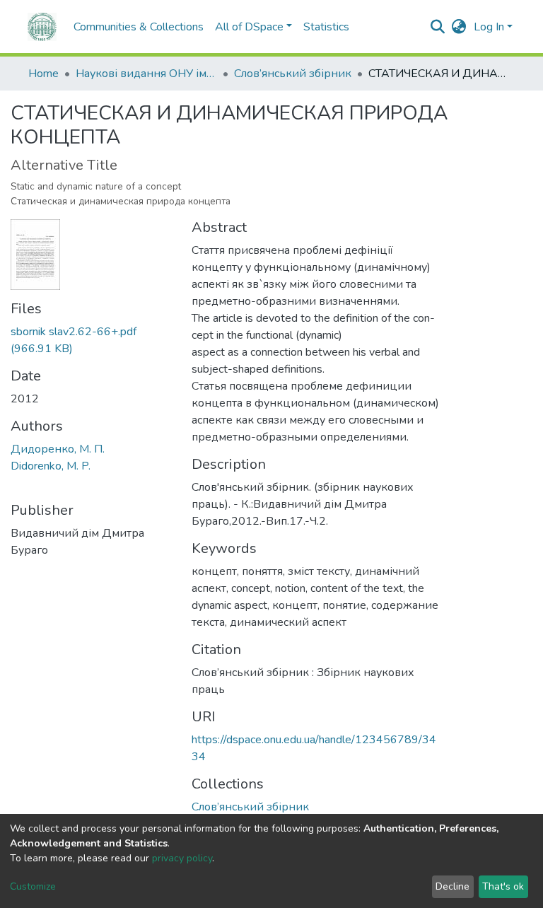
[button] (459, 26)
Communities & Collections (139, 27)
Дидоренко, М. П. (58, 449)
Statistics (326, 27)
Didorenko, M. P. (50, 466)
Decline (452, 886)
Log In (489, 27)
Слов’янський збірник (292, 73)
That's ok (503, 886)
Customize (33, 886)
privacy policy (182, 858)
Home (43, 73)
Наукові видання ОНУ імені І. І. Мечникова (146, 73)
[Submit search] (438, 27)
